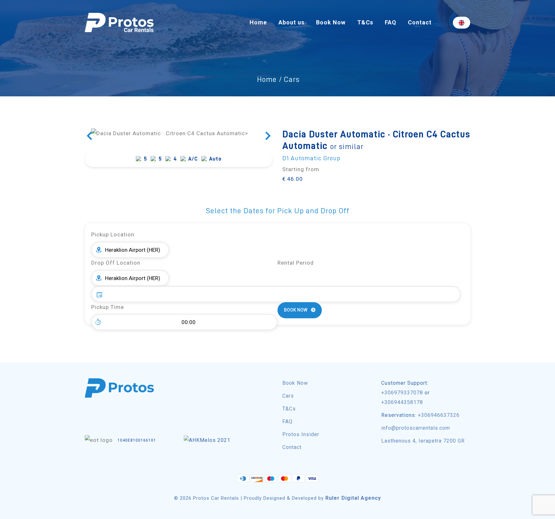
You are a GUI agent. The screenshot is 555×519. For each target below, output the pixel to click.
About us (291, 22)
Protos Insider (300, 434)
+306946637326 (439, 415)
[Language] (461, 23)
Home (258, 22)
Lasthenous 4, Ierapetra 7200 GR (423, 441)
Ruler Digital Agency (353, 498)
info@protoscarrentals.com (415, 428)
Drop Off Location (115, 263)
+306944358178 (402, 402)
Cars (288, 396)
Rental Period (296, 263)
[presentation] (89, 136)
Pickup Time (107, 307)
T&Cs (365, 22)
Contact (420, 22)
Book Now (331, 22)
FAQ (390, 22)
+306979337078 (402, 393)
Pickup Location (112, 234)
